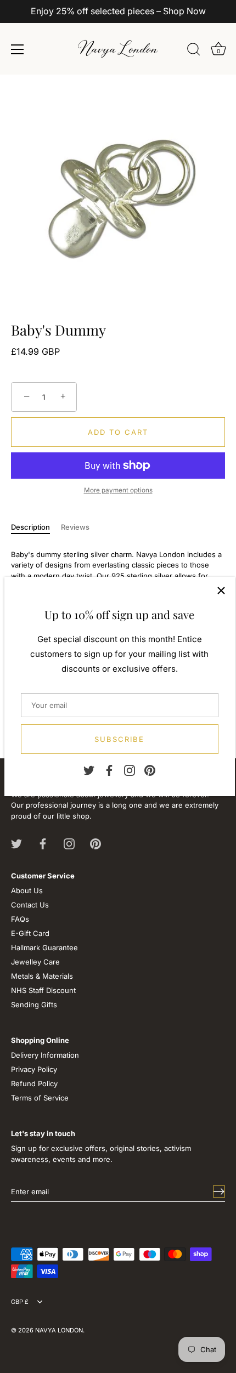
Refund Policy (34, 1083)
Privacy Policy (34, 1069)
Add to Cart (118, 432)
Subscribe (119, 739)
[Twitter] (88, 769)
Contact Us (30, 904)
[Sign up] (219, 1191)
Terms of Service (40, 1097)
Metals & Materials (42, 976)
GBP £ (20, 1302)
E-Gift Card (30, 933)
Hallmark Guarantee (44, 947)
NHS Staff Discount (43, 990)
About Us (27, 890)
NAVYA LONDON (59, 1330)
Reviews (75, 527)
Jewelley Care (35, 961)
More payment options (118, 490)
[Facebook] (109, 769)
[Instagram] (129, 769)
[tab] (36, 527)
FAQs (20, 919)
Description (30, 527)
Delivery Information (45, 1055)
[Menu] (17, 49)
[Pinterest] (149, 769)
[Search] (194, 51)
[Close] (221, 590)
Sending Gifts (34, 1004)
